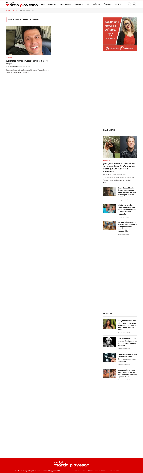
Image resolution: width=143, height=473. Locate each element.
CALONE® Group (21, 471)
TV (88, 4)
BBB (43, 4)
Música (96, 4)
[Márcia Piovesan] (20, 4)
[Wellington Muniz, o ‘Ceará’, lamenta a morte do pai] (28, 40)
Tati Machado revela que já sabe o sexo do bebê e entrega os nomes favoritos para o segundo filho (127, 226)
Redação (108, 174)
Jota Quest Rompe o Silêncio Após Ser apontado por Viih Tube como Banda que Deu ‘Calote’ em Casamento (119, 167)
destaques (106, 160)
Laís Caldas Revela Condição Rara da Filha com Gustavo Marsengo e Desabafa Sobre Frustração (127, 209)
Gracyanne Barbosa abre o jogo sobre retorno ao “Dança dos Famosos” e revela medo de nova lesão (127, 325)
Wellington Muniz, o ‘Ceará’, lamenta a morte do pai (27, 62)
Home (22, 10)
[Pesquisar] (139, 4)
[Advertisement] (120, 90)
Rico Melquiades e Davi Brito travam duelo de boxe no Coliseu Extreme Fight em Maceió (127, 373)
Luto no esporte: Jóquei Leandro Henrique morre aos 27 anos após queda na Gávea (127, 342)
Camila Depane (13, 66)
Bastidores (65, 4)
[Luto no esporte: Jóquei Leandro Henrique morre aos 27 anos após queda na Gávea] (109, 342)
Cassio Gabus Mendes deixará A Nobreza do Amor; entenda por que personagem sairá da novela (127, 192)
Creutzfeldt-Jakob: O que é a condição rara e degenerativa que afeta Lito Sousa (127, 357)
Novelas (52, 4)
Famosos (79, 4)
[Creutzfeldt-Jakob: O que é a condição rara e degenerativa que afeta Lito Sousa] (109, 357)
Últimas (107, 4)
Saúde (118, 4)
